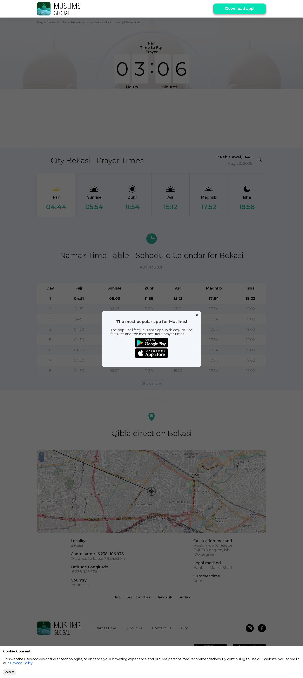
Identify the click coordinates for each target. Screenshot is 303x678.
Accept (9, 671)
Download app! (239, 8)
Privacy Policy (21, 663)
